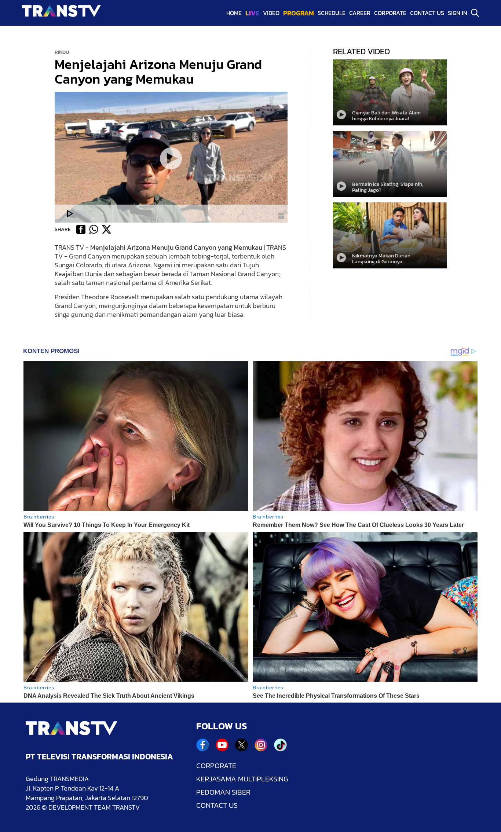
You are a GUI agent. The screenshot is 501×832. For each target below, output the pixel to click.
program (298, 13)
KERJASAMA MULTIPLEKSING (242, 779)
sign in (457, 12)
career (359, 12)
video (271, 12)
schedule (331, 12)
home (234, 12)
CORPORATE (216, 765)
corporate (390, 12)
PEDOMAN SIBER (223, 792)
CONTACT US (217, 805)
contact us (427, 12)
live (252, 13)
